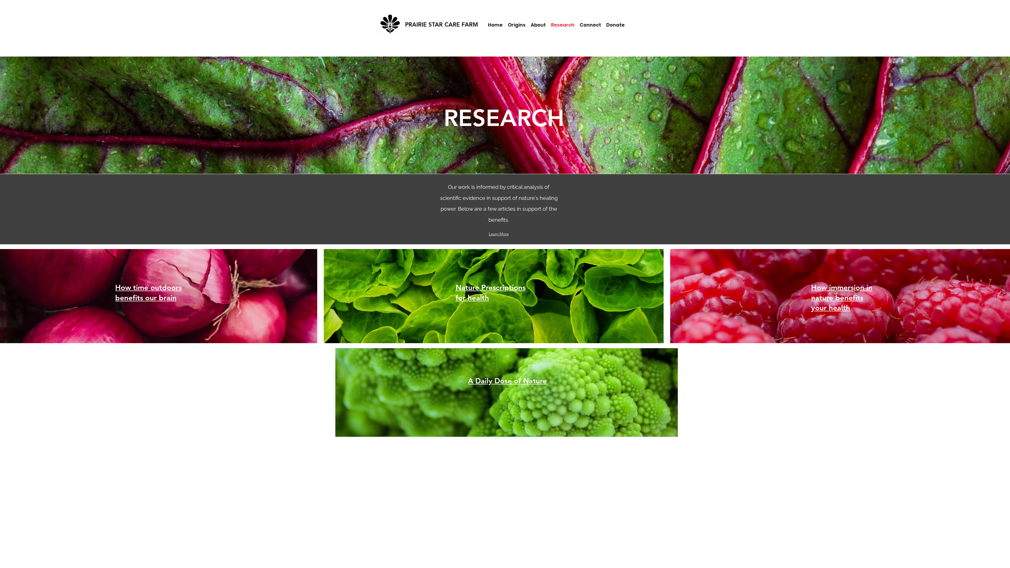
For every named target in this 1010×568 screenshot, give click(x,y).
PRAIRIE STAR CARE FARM (441, 24)
